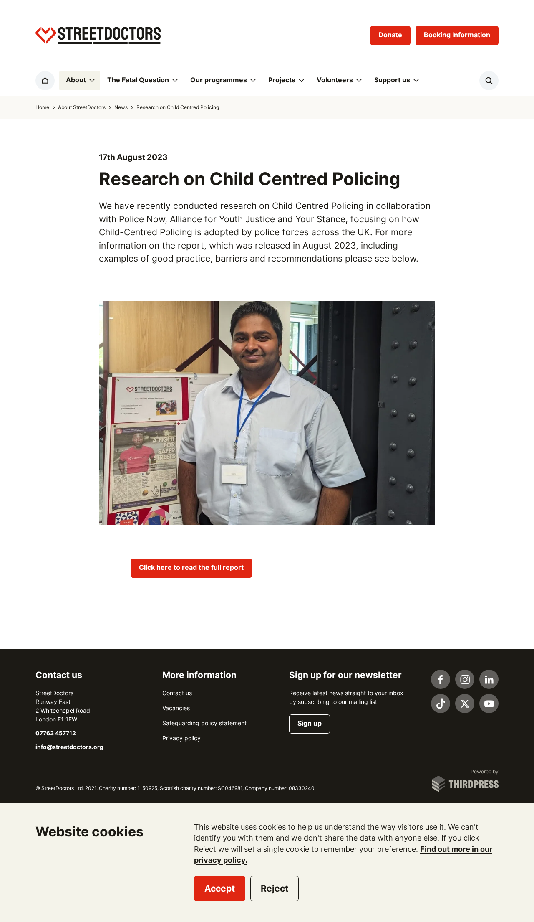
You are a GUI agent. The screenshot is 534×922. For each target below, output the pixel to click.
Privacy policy (181, 738)
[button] (79, 80)
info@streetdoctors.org (69, 747)
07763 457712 (55, 733)
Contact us (177, 693)
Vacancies (176, 708)
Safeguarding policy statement (204, 723)
